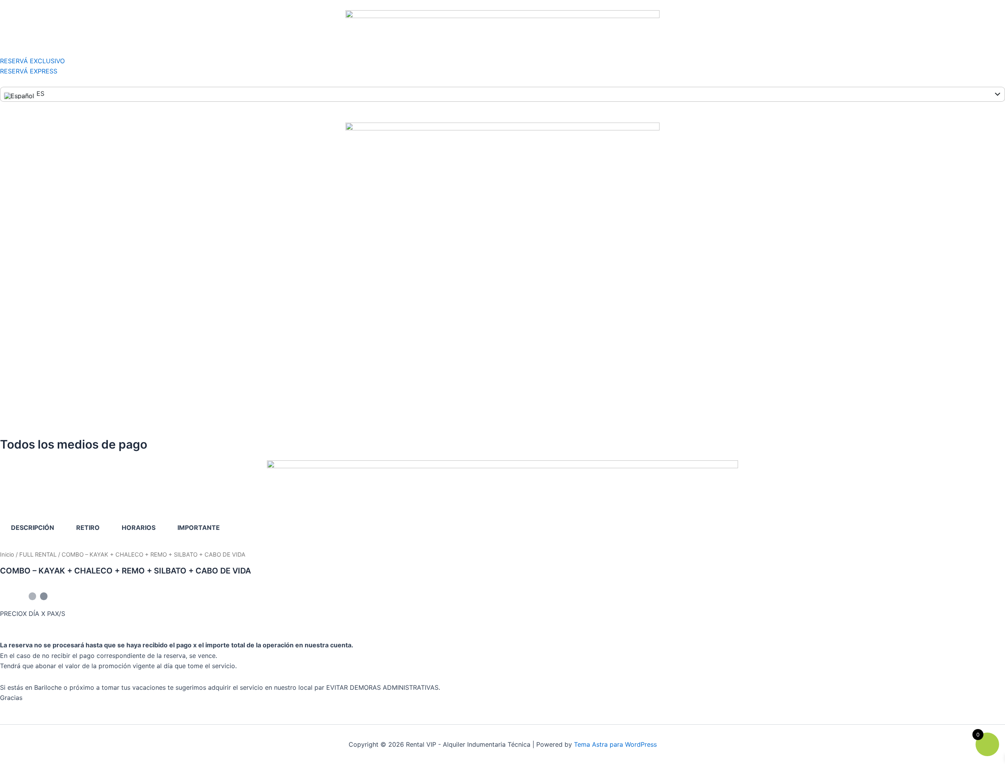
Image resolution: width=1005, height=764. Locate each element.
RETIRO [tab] (88, 527)
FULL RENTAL (38, 554)
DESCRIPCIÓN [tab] (32, 527)
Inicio (7, 554)
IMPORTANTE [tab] (198, 527)
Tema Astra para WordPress (615, 744)
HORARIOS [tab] (138, 527)
